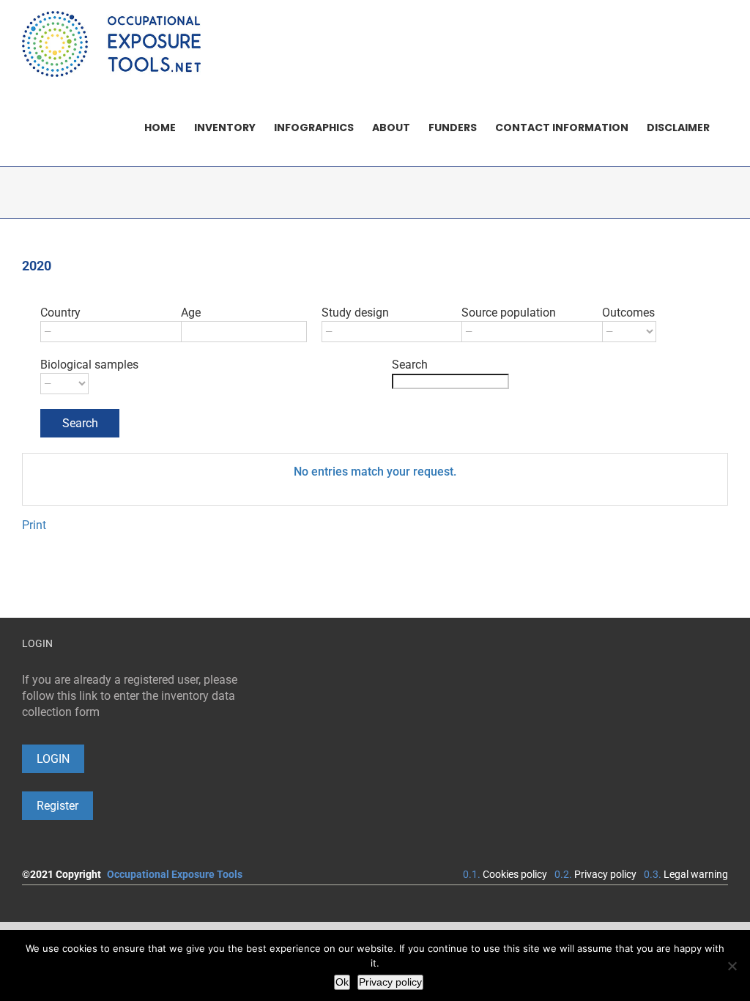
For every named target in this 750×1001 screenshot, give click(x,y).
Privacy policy (605, 874)
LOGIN (53, 759)
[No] (731, 965)
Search (410, 365)
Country (60, 312)
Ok (342, 982)
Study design (355, 312)
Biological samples (89, 365)
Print (34, 525)
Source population (508, 312)
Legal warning (696, 874)
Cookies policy (515, 874)
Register (57, 806)
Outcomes (628, 312)
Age (191, 312)
